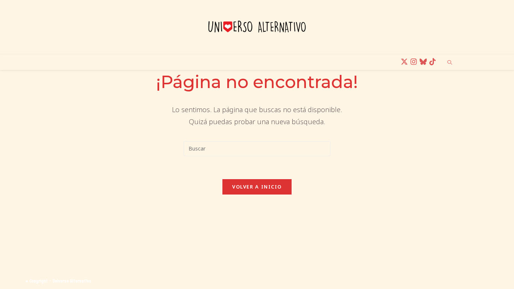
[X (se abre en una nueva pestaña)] (405, 61)
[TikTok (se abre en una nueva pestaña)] (433, 61)
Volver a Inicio (257, 186)
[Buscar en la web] (449, 63)
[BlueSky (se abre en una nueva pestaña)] (424, 61)
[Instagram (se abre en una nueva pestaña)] (415, 61)
